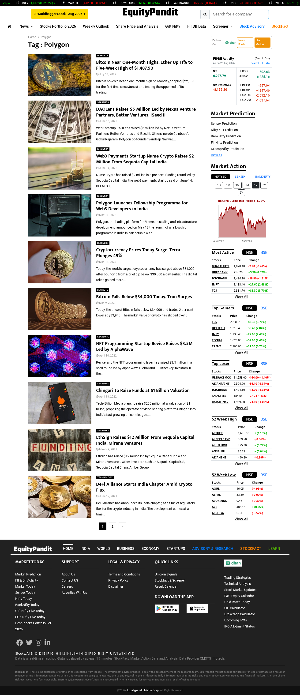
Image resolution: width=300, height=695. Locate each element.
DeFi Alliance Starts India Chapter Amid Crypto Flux (144, 487)
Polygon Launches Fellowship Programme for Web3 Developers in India (142, 206)
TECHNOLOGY (104, 477)
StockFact (280, 26)
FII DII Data (196, 26)
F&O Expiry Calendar (239, 596)
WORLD (103, 548)
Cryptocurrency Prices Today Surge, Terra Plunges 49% (138, 253)
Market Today (25, 586)
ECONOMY (150, 548)
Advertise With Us (74, 592)
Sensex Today (25, 592)
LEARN (274, 548)
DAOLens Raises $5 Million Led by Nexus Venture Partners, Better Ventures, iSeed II (146, 112)
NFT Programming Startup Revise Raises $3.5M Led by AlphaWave (144, 346)
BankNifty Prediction (226, 136)
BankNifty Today (27, 605)
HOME (68, 548)
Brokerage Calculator (239, 614)
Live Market (260, 42)
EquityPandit (150, 13)
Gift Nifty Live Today (30, 611)
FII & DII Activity (26, 580)
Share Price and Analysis (137, 26)
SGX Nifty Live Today (30, 617)
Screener (221, 26)
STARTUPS (103, 102)
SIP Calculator (234, 608)
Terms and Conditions (124, 574)
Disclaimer (115, 586)
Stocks (20, 653)
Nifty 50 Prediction (224, 130)
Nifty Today (23, 599)
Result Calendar (166, 586)
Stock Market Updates (240, 590)
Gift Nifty (172, 26)
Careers (67, 586)
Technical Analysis (237, 584)
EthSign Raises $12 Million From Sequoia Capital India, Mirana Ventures (145, 440)
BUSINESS (102, 149)
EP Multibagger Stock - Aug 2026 (58, 14)
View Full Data (260, 63)
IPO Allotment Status (239, 626)
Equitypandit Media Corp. (143, 690)
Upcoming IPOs (235, 620)
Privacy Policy (118, 580)
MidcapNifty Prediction (227, 149)
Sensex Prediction (224, 123)
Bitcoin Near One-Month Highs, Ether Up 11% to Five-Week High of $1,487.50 (144, 65)
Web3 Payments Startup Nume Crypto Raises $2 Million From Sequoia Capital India (145, 159)
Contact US (70, 580)
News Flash (241, 42)
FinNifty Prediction (224, 142)
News (24, 26)
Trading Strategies (237, 577)
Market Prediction (28, 574)
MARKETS (102, 55)
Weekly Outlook (96, 26)
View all (216, 155)
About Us (68, 574)
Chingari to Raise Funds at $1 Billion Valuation (143, 390)
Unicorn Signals (166, 574)
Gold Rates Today (237, 602)
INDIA (85, 548)
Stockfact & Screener (170, 580)
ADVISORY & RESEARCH (212, 548)
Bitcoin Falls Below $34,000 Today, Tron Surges (144, 297)
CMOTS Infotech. (212, 658)
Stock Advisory (252, 26)
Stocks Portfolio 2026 (58, 26)
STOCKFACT (250, 548)
